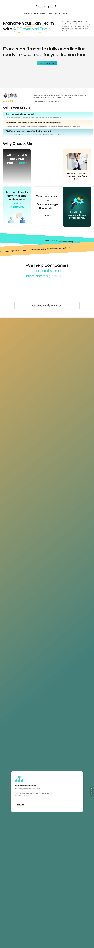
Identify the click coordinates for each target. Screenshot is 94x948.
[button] (59, 13)
